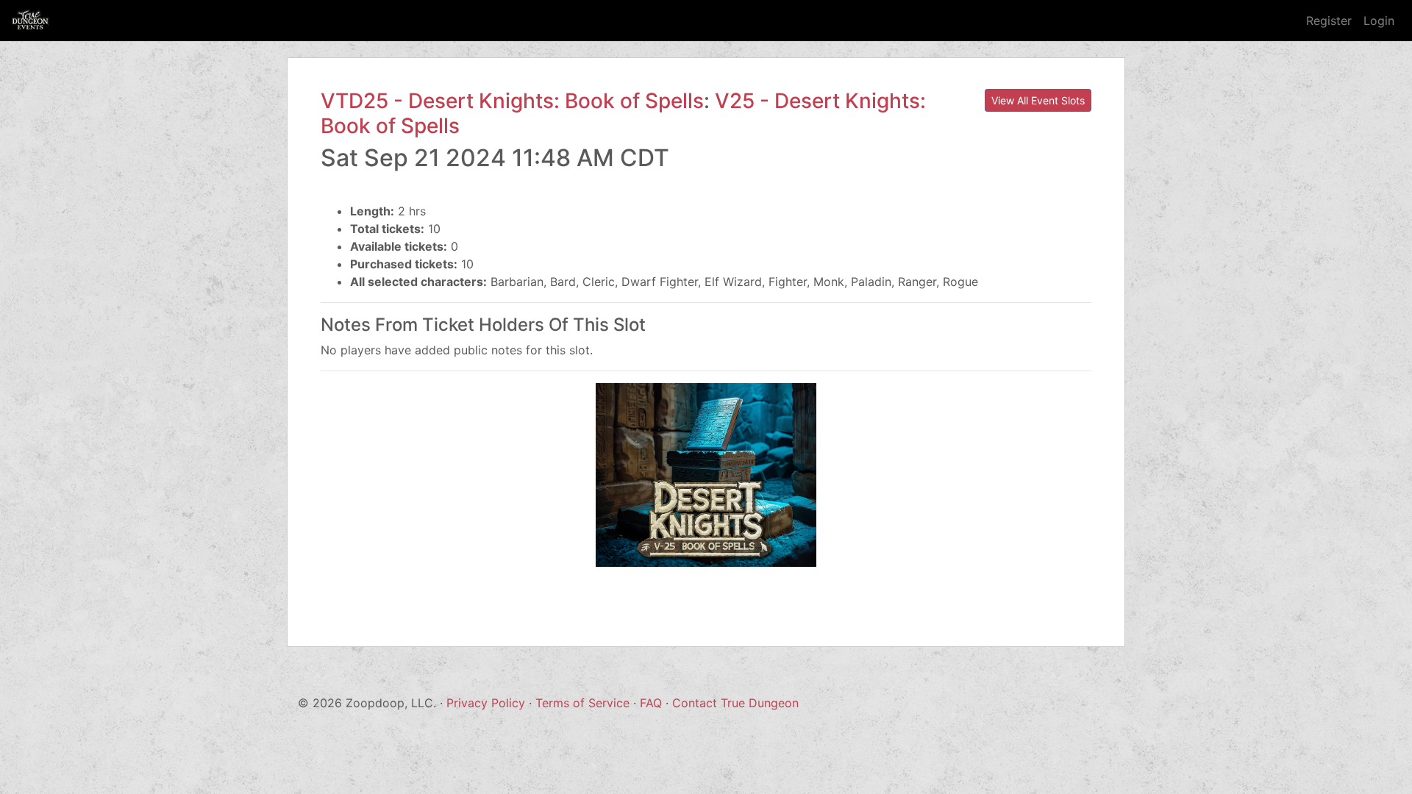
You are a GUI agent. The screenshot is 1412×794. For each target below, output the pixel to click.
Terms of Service (582, 702)
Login (1378, 20)
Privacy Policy (485, 702)
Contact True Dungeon (735, 702)
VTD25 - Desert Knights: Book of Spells (512, 100)
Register (1329, 20)
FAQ (651, 702)
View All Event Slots (1038, 100)
